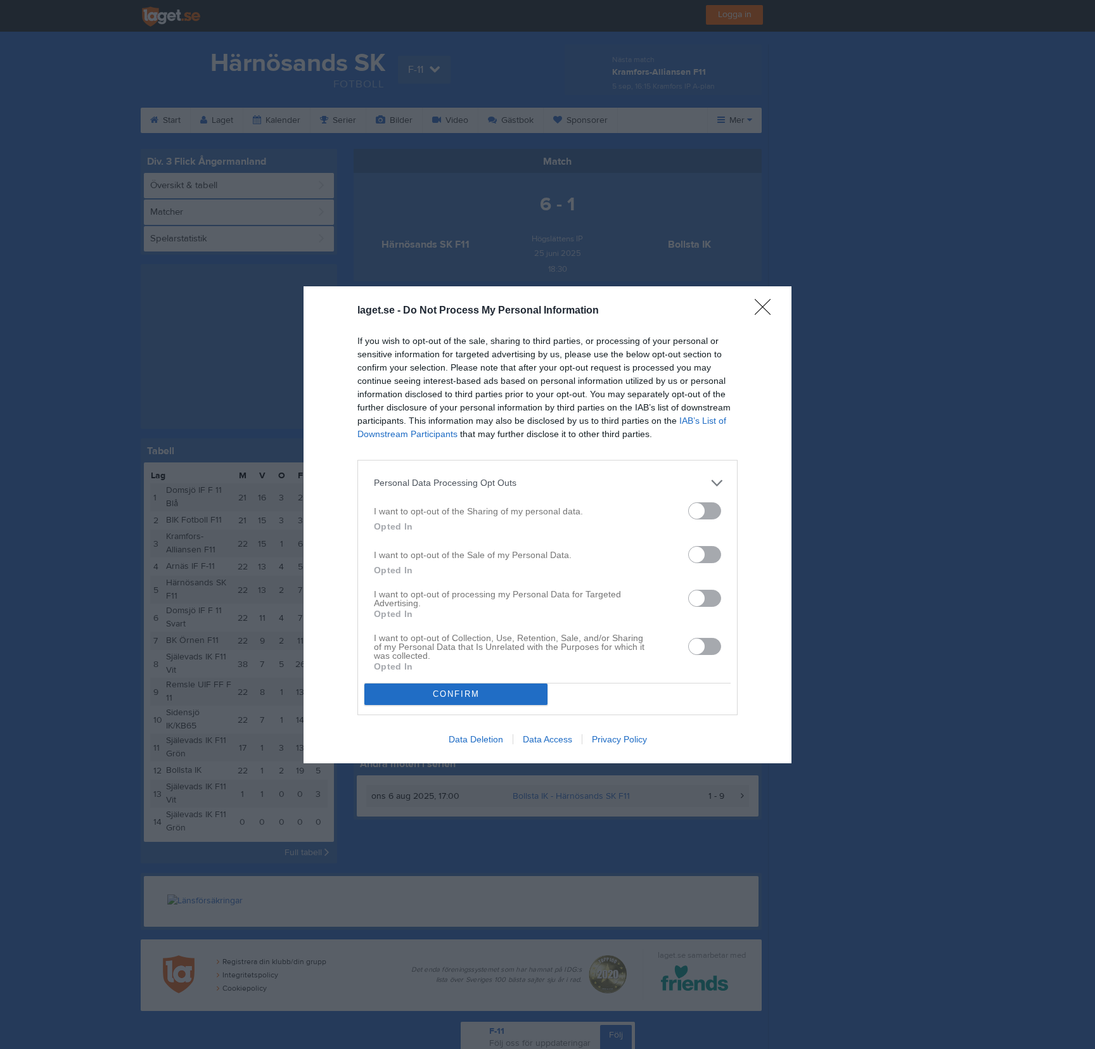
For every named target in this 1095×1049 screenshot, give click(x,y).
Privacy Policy (619, 739)
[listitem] (547, 483)
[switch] (704, 510)
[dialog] (547, 524)
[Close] (767, 311)
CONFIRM (456, 694)
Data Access (547, 739)
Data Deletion (476, 739)
